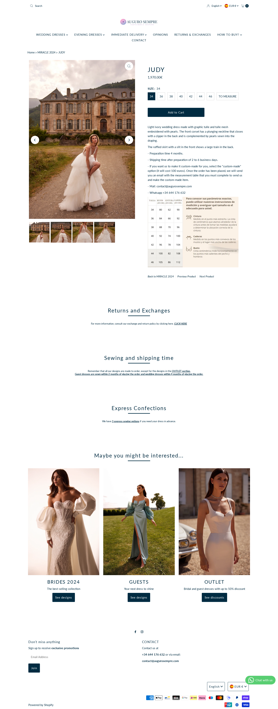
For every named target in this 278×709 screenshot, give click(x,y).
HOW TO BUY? (228, 34)
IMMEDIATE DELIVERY (128, 34)
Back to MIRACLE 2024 (161, 276)
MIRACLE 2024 (46, 52)
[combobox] (82, 6)
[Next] (129, 140)
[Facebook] (135, 631)
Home (31, 52)
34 (151, 96)
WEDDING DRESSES (51, 34)
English (216, 5)
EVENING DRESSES (88, 34)
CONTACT (139, 40)
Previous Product (186, 276)
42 (191, 96)
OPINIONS (160, 34)
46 (210, 96)
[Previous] (35, 140)
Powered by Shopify (41, 705)
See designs (63, 597)
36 (161, 96)
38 (171, 96)
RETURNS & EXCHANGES (192, 34)
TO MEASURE (228, 96)
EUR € (233, 5)
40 (181, 96)
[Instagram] (142, 631)
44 (200, 96)
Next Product (207, 276)
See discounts (214, 597)
